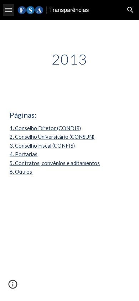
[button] (8, 10)
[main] (69, 59)
